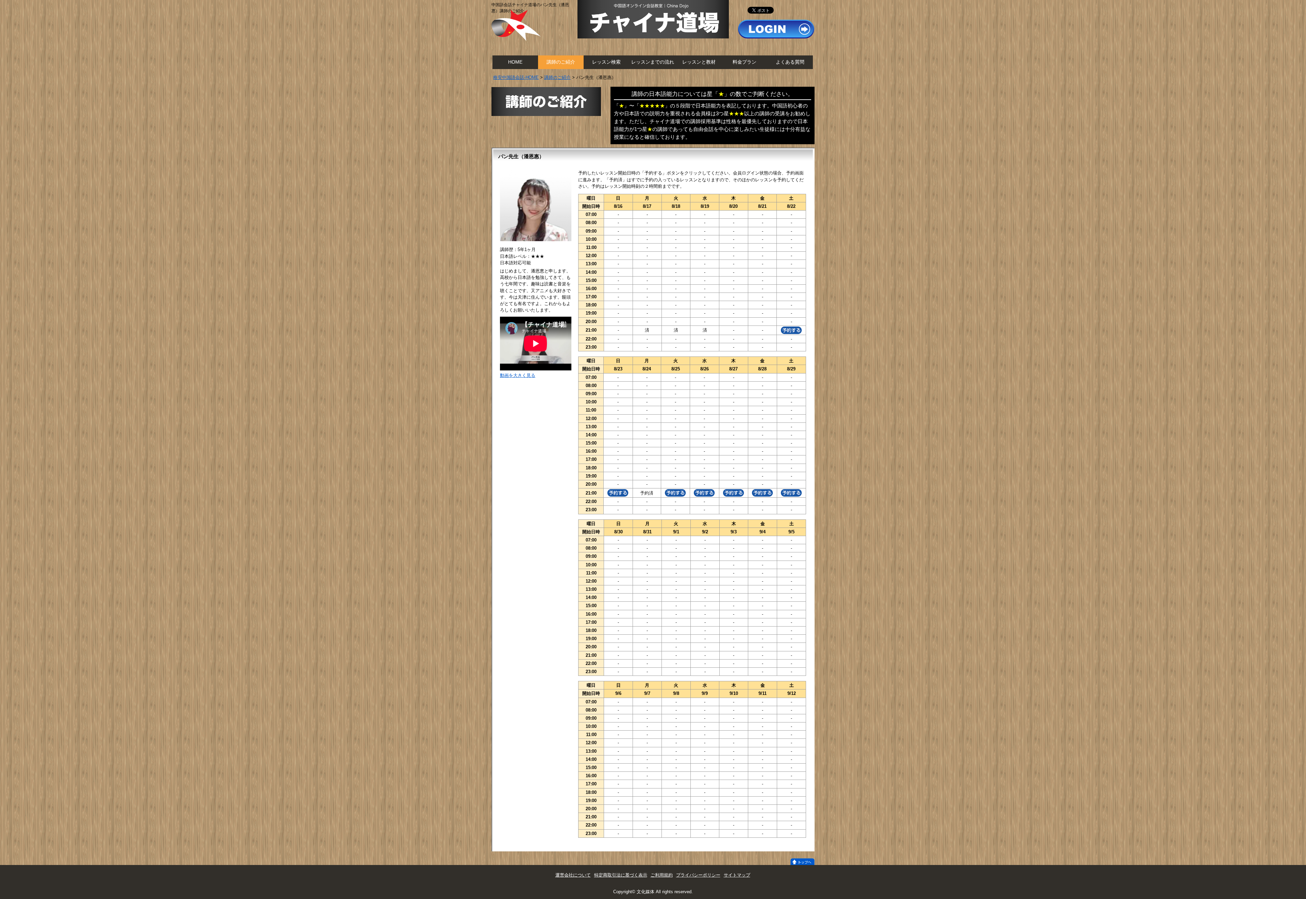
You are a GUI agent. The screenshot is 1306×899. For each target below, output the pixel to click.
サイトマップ (737, 875)
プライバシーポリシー (698, 875)
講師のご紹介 (561, 62)
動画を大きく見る (517, 375)
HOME (515, 62)
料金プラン (744, 62)
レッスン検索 (606, 62)
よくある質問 (790, 62)
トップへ (802, 861)
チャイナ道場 (653, 19)
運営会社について (573, 875)
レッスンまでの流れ (652, 62)
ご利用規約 (662, 875)
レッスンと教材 (699, 62)
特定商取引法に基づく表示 (620, 875)
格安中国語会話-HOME (516, 77)
